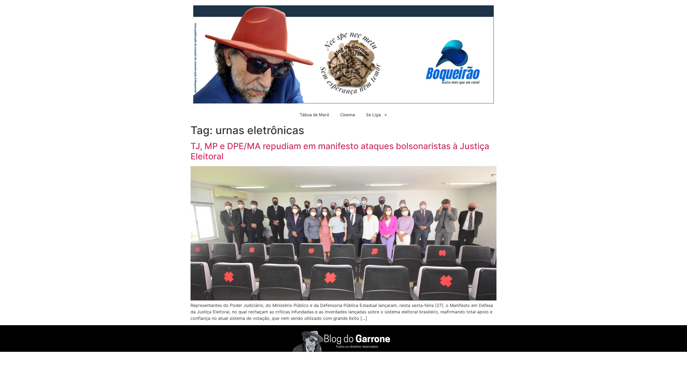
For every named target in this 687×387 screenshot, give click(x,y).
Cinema (347, 114)
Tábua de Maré (314, 114)
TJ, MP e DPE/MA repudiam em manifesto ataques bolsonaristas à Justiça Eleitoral (340, 151)
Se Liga (373, 114)
